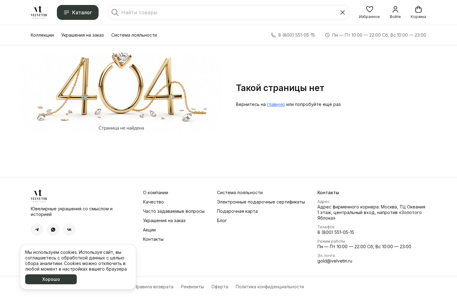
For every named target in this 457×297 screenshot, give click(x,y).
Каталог (82, 12)
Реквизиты (192, 286)
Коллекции (42, 35)
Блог (222, 220)
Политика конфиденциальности (270, 286)
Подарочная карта (237, 211)
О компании (155, 192)
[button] (369, 12)
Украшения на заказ (82, 35)
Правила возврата (153, 286)
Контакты (153, 239)
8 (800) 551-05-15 (335, 232)
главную (276, 104)
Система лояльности (134, 35)
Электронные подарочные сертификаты (261, 201)
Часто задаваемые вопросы (174, 211)
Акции (149, 229)
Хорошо (51, 279)
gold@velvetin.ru (334, 260)
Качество (153, 201)
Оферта (219, 286)
